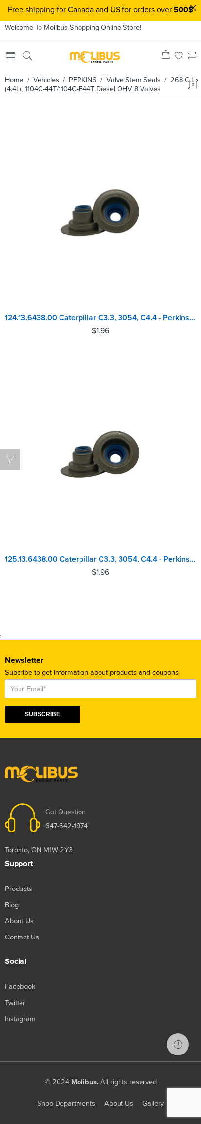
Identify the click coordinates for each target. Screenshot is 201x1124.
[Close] (193, 8)
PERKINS (83, 80)
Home (14, 80)
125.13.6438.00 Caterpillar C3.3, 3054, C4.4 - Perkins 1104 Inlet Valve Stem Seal (100, 559)
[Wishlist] (179, 56)
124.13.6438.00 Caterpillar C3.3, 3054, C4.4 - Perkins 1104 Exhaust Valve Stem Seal (100, 318)
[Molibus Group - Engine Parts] (95, 56)
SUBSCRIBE (42, 714)
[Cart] (165, 56)
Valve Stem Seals (133, 80)
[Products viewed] (178, 1044)
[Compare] (192, 56)
